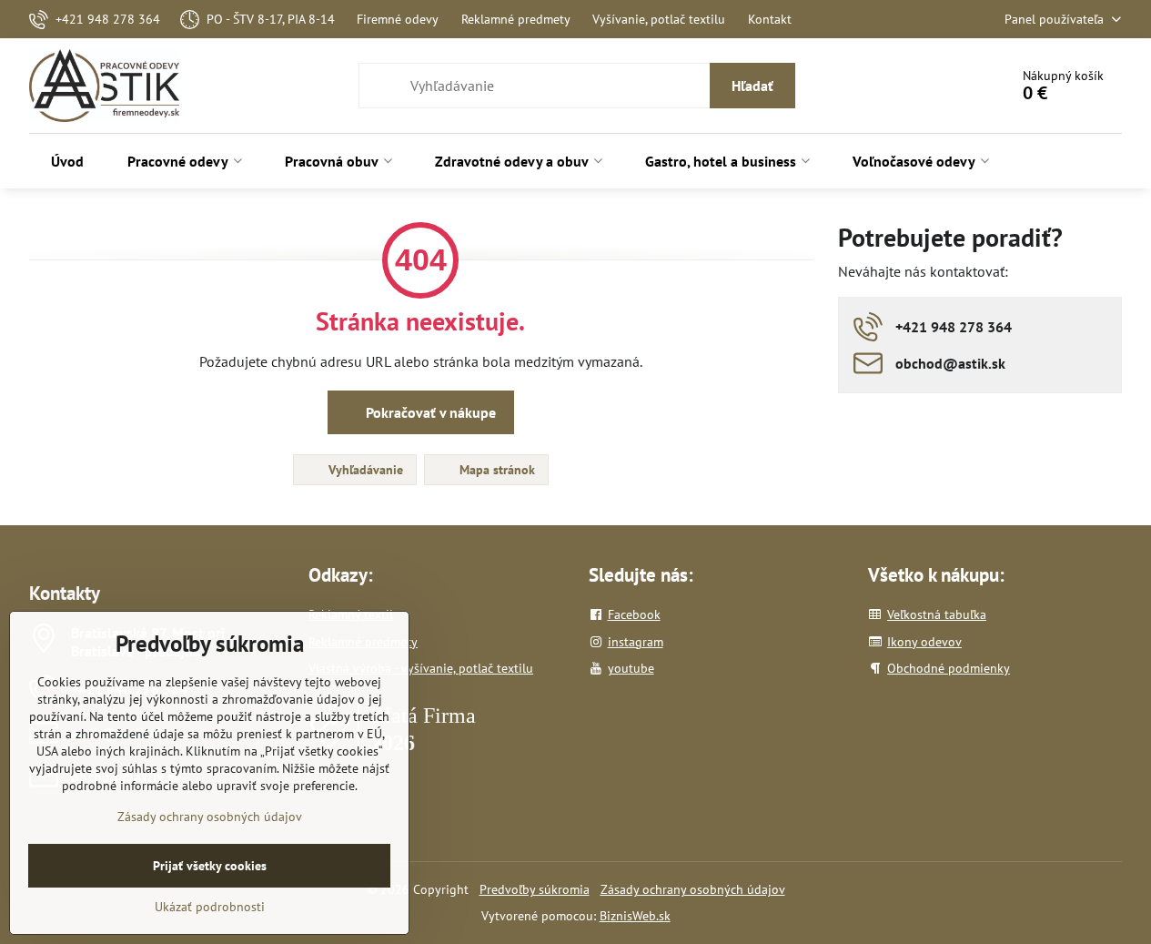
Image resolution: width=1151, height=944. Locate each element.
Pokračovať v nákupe (429, 412)
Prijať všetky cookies (210, 866)
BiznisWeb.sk (635, 916)
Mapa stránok (495, 470)
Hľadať (752, 85)
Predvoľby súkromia (535, 889)
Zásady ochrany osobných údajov (693, 889)
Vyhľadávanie (364, 470)
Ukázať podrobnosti (210, 906)
